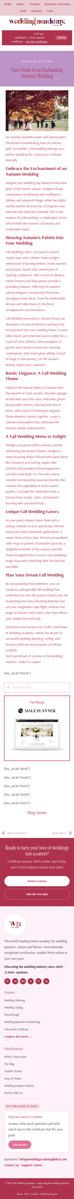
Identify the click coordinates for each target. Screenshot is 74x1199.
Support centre (31, 1165)
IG (7, 981)
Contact (37, 10)
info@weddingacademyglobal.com (43, 1159)
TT (31, 981)
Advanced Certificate (16, 1029)
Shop (23, 10)
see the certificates (36, 41)
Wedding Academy (21, 633)
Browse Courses (37, 881)
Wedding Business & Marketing (22, 1022)
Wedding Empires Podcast (19, 1085)
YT (38, 981)
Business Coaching (57, 4)
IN (46, 981)
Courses (34, 4)
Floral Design (11, 1014)
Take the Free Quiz (37, 894)
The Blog (9, 1064)
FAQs (26, 1193)
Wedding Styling (37, 61)
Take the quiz (20, 1144)
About (20, 4)
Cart (50, 10)
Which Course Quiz (15, 1057)
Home (8, 4)
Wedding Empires (48, 1193)
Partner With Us (13, 1093)
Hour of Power (12, 1078)
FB (15, 981)
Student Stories (13, 1071)
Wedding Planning (14, 1000)
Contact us (11, 1165)
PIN (23, 981)
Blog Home (37, 812)
